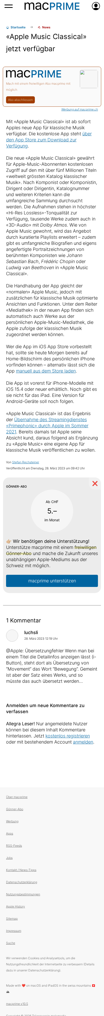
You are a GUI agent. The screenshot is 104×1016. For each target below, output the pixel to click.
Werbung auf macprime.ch (79, 109)
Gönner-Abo (14, 809)
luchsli (31, 632)
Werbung (12, 821)
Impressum (13, 931)
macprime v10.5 (17, 1004)
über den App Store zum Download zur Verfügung (49, 140)
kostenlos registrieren (67, 735)
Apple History (15, 906)
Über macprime (17, 797)
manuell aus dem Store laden (46, 371)
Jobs (9, 858)
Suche (10, 943)
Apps (9, 833)
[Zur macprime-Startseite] (52, 6)
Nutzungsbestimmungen (23, 894)
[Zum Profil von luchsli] (12, 636)
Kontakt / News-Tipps (21, 870)
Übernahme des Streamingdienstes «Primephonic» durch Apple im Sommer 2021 (47, 425)
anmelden (83, 742)
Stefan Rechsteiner (25, 462)
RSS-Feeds (14, 845)
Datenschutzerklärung (21, 882)
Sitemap (12, 918)
